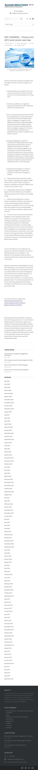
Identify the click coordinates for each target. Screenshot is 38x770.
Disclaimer (9, 727)
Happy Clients (9, 721)
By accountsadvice (22, 43)
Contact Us (9, 725)
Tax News (19, 45)
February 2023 (8, 479)
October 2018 (8, 574)
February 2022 (8, 504)
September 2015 (9, 636)
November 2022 (9, 485)
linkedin (33, 19)
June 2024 (7, 445)
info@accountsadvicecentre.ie (20, 13)
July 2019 (6, 565)
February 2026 (8, 393)
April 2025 (7, 421)
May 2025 (7, 418)
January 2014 (8, 657)
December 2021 (8, 510)
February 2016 (8, 623)
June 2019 (7, 568)
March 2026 (7, 390)
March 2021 (7, 531)
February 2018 (8, 584)
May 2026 (7, 387)
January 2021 (8, 538)
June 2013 (7, 670)
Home (7, 715)
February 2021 (8, 534)
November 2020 (9, 544)
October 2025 (8, 406)
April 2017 (7, 599)
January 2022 (8, 507)
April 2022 (7, 501)
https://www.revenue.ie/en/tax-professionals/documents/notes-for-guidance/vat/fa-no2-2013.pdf (14, 303)
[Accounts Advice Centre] (19, 7)
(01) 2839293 (19, 11)
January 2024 (8, 455)
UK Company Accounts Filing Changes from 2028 (18, 360)
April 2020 (7, 553)
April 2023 (7, 473)
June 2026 (7, 384)
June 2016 (7, 614)
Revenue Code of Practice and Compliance (16, 370)
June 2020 (7, 550)
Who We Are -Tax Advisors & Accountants (17, 717)
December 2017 (8, 590)
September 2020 (9, 547)
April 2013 (7, 676)
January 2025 (8, 430)
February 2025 (8, 427)
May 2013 (7, 673)
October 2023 (8, 464)
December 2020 (8, 541)
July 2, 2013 (10, 43)
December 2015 (8, 627)
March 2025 (7, 424)
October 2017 (8, 593)
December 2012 (8, 679)
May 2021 (7, 525)
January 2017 (8, 608)
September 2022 (9, 492)
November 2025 (9, 402)
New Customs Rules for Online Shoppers (16, 365)
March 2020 (7, 556)
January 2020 (8, 559)
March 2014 (7, 654)
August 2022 (7, 495)
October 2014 (8, 642)
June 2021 (7, 522)
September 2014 (9, 645)
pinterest (32, 768)
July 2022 (6, 498)
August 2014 (7, 648)
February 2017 (8, 605)
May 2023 (7, 470)
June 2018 (7, 577)
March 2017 (7, 602)
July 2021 (6, 519)
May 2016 (7, 617)
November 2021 (9, 513)
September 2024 (9, 439)
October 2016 (8, 611)
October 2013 (8, 660)
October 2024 (8, 436)
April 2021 (7, 528)
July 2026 (6, 381)
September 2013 (9, 663)
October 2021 (8, 516)
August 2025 (7, 412)
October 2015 (8, 633)
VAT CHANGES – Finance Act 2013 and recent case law (19, 39)
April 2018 (7, 580)
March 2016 (7, 620)
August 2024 (7, 442)
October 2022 (8, 488)
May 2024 (7, 449)
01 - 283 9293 (11, 756)
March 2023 (7, 476)
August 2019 (7, 562)
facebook (27, 19)
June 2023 (7, 467)
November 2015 (9, 630)
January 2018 (8, 587)
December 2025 (8, 399)
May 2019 (7, 571)
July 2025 (6, 415)
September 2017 (9, 596)
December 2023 (8, 458)
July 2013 (6, 666)
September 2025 (9, 409)
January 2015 (8, 639)
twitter (30, 19)
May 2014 (7, 651)
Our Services (9, 719)
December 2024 (8, 433)
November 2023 (9, 461)
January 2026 (8, 396)
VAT (24, 45)
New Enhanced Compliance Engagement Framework (16, 354)
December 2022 (8, 482)
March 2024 (7, 452)
